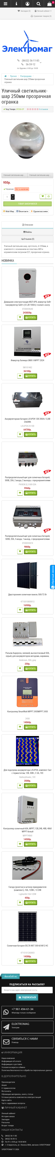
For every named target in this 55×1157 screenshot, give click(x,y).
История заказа (8, 1116)
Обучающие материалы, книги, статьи (17, 1094)
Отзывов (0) (29, 239)
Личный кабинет (8, 1113)
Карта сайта (6, 1100)
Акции (4, 1085)
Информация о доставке (12, 1064)
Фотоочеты (6, 1091)
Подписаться (29, 997)
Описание (29, 225)
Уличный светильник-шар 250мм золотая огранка (41, 175)
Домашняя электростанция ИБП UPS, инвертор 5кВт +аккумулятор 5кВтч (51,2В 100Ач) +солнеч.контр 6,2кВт (27, 305)
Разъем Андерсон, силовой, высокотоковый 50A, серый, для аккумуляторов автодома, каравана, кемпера (28, 656)
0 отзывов (43, 109)
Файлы (29, 232)
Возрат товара (8, 1125)
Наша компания (8, 1058)
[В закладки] (43, 196)
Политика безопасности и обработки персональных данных (27, 1070)
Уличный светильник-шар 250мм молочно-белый (16, 175)
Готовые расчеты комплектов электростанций (21, 1097)
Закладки (5, 1119)
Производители (8, 1082)
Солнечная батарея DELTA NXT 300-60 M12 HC (27, 945)
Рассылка (6, 1122)
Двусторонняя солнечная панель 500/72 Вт (27, 594)
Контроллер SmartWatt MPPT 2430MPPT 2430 (27, 711)
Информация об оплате (11, 1061)
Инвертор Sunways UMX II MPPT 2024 (27, 360)
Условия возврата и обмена (13, 1067)
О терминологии (8, 1088)
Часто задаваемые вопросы (13, 1103)
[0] (49, 4)
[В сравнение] (49, 196)
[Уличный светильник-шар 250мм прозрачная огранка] (27, 141)
